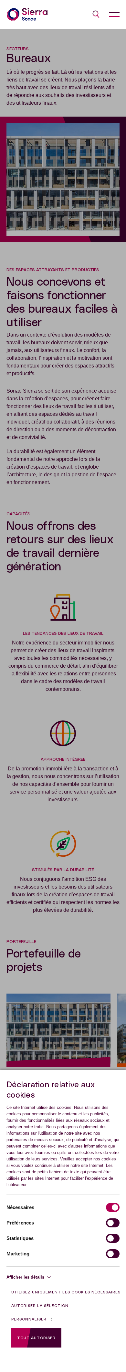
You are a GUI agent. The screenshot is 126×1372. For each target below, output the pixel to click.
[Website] (27, 14)
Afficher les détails (25, 1277)
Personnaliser (29, 1319)
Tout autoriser (36, 1338)
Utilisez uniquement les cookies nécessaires (66, 1292)
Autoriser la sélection (39, 1306)
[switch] (113, 1222)
